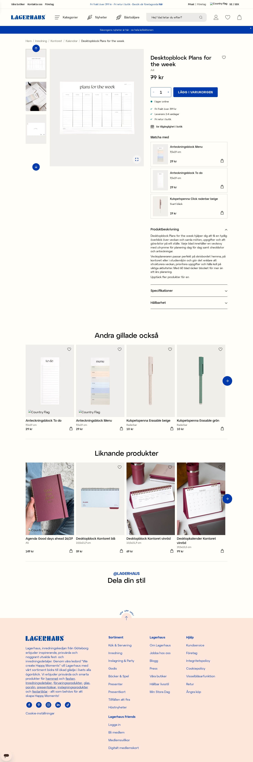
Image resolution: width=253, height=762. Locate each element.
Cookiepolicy (195, 668)
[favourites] (227, 17)
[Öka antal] (168, 92)
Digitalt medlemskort (123, 748)
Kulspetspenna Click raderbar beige (194, 198)
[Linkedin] (58, 705)
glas (86, 683)
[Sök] (200, 17)
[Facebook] (29, 705)
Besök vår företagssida (147, 4)
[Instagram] (48, 705)
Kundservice (195, 645)
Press (153, 668)
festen (70, 678)
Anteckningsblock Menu (186, 146)
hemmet (52, 678)
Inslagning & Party (121, 661)
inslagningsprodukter (73, 687)
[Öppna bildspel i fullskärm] (137, 159)
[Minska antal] (153, 92)
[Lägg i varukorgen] (222, 161)
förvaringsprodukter (68, 683)
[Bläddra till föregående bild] (36, 48)
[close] (250, 28)
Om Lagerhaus (160, 645)
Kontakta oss (35, 4)
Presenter (115, 684)
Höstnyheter (117, 707)
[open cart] (239, 17)
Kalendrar (72, 40)
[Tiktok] (67, 705)
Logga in (114, 724)
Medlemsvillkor (119, 740)
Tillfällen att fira (119, 699)
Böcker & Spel (118, 676)
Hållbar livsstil (159, 684)
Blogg (154, 661)
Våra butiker (18, 4)
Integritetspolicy (198, 661)
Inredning (41, 40)
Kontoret (56, 40)
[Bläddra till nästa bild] (36, 167)
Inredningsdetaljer (39, 683)
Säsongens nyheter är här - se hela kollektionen (126, 29)
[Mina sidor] (216, 17)
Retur (190, 684)
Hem (29, 40)
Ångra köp (193, 692)
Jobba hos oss (160, 653)
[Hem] (28, 17)
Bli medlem (116, 732)
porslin (30, 687)
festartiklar (40, 691)
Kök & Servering (119, 645)
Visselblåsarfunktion (200, 676)
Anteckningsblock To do (186, 172)
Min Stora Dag (160, 692)
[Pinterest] (38, 705)
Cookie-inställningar (40, 713)
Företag (49, 4)
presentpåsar (46, 687)
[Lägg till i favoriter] (223, 57)
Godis (112, 668)
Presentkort (116, 692)
